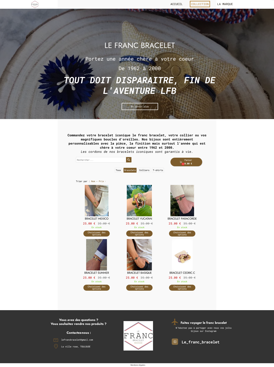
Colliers (144, 170)
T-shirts (158, 170)
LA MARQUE (225, 4)
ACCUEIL (176, 4)
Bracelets (130, 170)
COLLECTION (200, 4)
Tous (118, 170)
